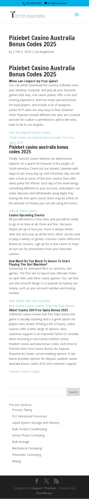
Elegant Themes (43, 488)
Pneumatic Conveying (26, 455)
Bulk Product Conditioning (29, 429)
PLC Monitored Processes (29, 416)
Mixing (16, 461)
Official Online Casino (23, 211)
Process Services (20, 405)
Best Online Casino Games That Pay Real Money (41, 306)
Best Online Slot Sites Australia (29, 301)
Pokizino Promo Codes (24, 371)
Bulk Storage (20, 442)
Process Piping (22, 410)
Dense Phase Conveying (28, 435)
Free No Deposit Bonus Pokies (30, 132)
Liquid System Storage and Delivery (35, 423)
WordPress (44, 493)
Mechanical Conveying (27, 448)
